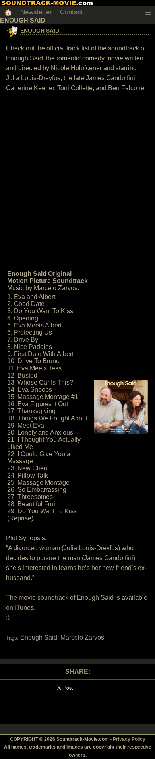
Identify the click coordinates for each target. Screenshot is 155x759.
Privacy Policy (129, 739)
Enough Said (39, 30)
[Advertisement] (77, 180)
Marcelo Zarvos (82, 637)
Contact (71, 12)
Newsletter (36, 12)
